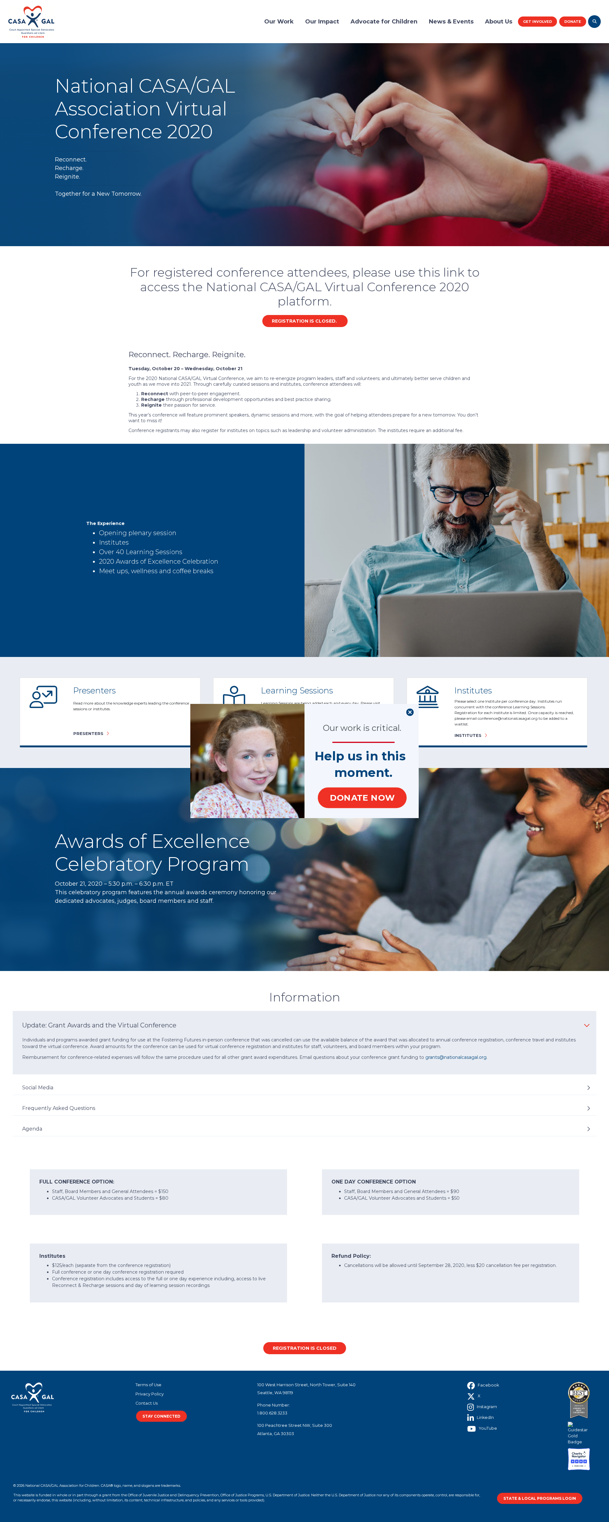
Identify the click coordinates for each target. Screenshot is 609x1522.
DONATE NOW (362, 798)
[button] (360, 756)
